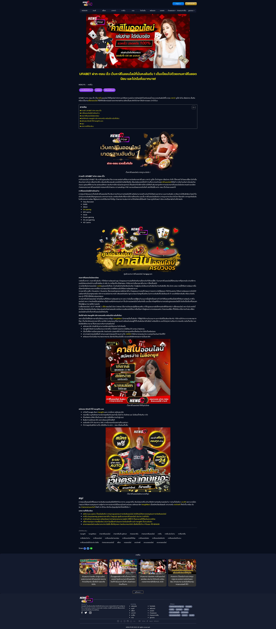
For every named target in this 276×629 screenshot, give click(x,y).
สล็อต (104, 10)
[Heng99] (126, 3)
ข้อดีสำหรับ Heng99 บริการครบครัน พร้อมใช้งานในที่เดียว (100, 118)
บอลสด (162, 10)
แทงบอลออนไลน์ (149, 542)
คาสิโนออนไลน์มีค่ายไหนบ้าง (90, 113)
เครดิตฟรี (177, 504)
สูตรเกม (191, 10)
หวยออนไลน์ (127, 542)
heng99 (101, 412)
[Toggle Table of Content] (192, 107)
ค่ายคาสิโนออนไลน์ (104, 534)
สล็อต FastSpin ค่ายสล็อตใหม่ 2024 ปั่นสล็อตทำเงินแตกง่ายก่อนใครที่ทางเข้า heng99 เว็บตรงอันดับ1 (117, 521)
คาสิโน (123, 10)
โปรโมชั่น (143, 10)
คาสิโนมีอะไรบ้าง (85, 538)
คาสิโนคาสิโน (182, 534)
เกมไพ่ (99, 286)
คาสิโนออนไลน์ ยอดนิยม (112, 538)
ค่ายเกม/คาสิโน (181, 10)
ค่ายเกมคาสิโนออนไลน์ (148, 534)
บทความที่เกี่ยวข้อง (87, 126)
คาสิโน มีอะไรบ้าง (170, 534)
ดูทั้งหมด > (138, 592)
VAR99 (128, 334)
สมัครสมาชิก (190, 4)
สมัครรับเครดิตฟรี (86, 90)
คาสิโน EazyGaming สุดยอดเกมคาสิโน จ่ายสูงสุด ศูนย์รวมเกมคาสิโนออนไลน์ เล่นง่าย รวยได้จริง (116, 516)
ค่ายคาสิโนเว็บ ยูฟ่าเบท (120, 534)
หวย (133, 10)
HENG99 (84, 10)
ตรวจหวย (185, 612)
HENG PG (82, 84)
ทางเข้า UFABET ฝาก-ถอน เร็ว (91, 110)
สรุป (82, 123)
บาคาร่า (113, 10)
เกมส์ (94, 10)
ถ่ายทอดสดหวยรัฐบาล (176, 606)
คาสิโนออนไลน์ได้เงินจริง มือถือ (89, 542)
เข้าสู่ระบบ (178, 4)
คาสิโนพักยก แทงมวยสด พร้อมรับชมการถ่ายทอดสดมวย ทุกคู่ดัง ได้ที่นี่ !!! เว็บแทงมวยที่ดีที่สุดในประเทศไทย (119, 519)
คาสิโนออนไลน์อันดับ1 (158, 538)
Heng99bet (118, 318)
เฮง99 (183, 502)
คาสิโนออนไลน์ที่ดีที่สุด (128, 538)
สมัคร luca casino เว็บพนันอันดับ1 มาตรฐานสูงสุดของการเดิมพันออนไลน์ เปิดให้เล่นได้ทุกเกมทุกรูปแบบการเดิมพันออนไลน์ (124, 514)
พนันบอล (152, 10)
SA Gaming (87, 209)
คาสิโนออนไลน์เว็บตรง (174, 538)
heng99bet (92, 534)
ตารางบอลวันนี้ (174, 612)
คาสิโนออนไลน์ (166, 182)
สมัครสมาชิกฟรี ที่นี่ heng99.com (92, 121)
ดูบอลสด (98, 90)
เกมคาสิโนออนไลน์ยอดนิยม (90, 116)
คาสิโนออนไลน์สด (144, 538)
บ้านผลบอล (171, 10)
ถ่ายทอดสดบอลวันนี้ (88, 507)
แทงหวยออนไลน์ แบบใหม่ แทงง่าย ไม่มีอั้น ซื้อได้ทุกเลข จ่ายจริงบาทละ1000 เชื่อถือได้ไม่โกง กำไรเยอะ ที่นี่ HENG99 (121, 524)
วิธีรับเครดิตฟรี (109, 90)
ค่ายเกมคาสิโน (134, 534)
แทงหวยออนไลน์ (161, 542)
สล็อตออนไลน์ (93, 100)
